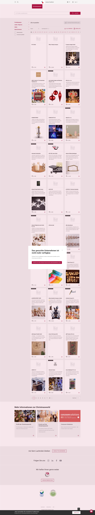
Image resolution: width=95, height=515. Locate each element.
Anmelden (76, 512)
